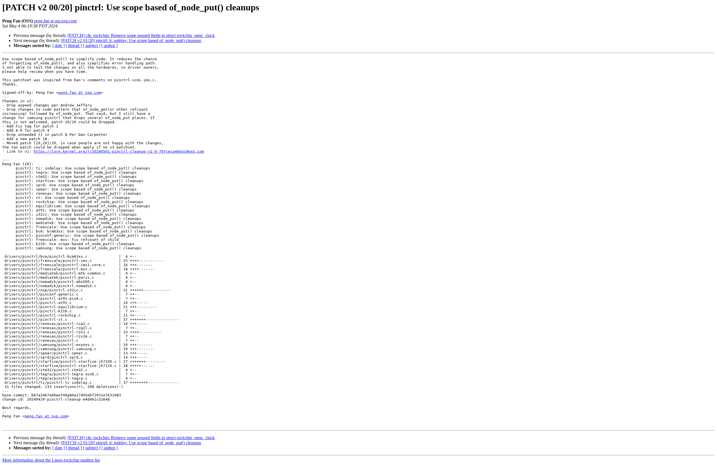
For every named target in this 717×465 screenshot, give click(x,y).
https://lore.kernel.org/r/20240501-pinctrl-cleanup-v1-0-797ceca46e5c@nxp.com (119, 151)
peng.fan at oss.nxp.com (55, 20)
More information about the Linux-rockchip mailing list (51, 460)
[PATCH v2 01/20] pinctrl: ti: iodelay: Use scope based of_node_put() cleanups (131, 40)
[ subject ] (91, 45)
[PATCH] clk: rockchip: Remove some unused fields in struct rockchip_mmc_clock (141, 35)
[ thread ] (74, 45)
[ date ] (58, 45)
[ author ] (109, 45)
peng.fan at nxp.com (79, 92)
